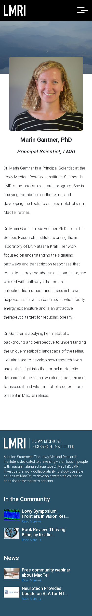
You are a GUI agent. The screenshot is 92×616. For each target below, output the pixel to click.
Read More (30, 521)
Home (55, 81)
